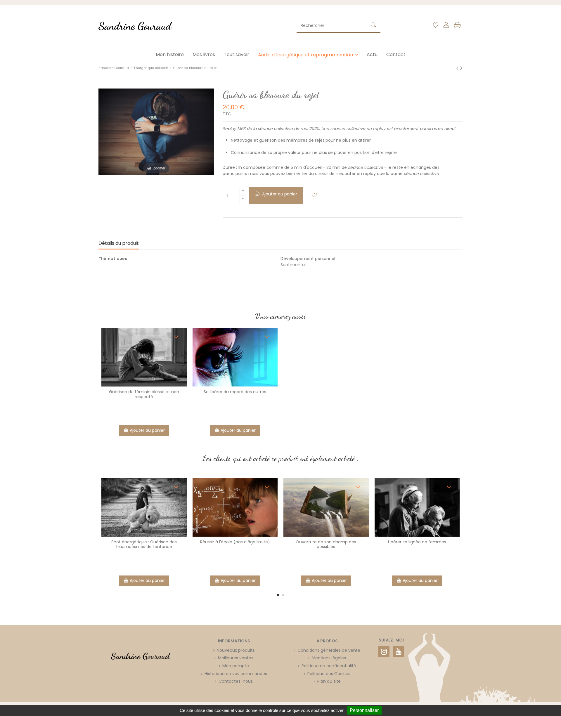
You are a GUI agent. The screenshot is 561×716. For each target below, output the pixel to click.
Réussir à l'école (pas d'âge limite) (235, 542)
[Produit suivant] (461, 68)
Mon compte (235, 666)
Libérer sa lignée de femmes (417, 542)
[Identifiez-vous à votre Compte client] (446, 26)
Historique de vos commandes (236, 674)
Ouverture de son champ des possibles (326, 544)
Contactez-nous (236, 681)
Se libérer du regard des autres (235, 392)
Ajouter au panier (147, 430)
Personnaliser (364, 710)
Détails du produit (118, 243)
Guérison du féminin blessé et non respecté (144, 394)
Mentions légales (329, 658)
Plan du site (329, 681)
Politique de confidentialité (329, 666)
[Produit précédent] (458, 68)
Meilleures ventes (235, 658)
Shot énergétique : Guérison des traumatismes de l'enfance (144, 544)
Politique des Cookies (328, 674)
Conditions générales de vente (328, 650)
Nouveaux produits (236, 650)
